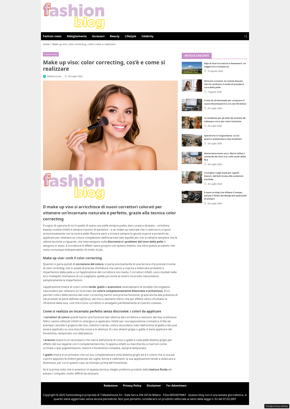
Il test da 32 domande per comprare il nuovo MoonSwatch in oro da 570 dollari (225, 102)
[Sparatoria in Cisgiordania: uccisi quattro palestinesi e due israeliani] (192, 140)
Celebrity (147, 36)
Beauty (114, 36)
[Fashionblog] (74, 16)
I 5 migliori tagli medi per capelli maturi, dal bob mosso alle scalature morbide (223, 176)
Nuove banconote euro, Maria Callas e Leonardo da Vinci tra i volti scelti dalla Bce (225, 156)
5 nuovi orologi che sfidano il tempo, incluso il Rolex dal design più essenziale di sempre (225, 195)
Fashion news (52, 36)
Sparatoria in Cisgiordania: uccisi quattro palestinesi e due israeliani (223, 137)
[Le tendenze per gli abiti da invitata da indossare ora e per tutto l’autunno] (192, 122)
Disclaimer (154, 385)
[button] (245, 36)
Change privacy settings (277, 406)
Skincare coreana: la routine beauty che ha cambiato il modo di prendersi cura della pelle (224, 84)
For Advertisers (176, 385)
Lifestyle (130, 36)
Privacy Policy (132, 385)
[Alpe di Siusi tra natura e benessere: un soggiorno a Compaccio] (192, 68)
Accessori (98, 36)
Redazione (111, 385)
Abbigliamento (77, 36)
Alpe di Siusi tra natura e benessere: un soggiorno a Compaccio (225, 65)
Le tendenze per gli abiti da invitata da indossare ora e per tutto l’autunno (225, 119)
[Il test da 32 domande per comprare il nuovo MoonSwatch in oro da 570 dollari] (192, 105)
